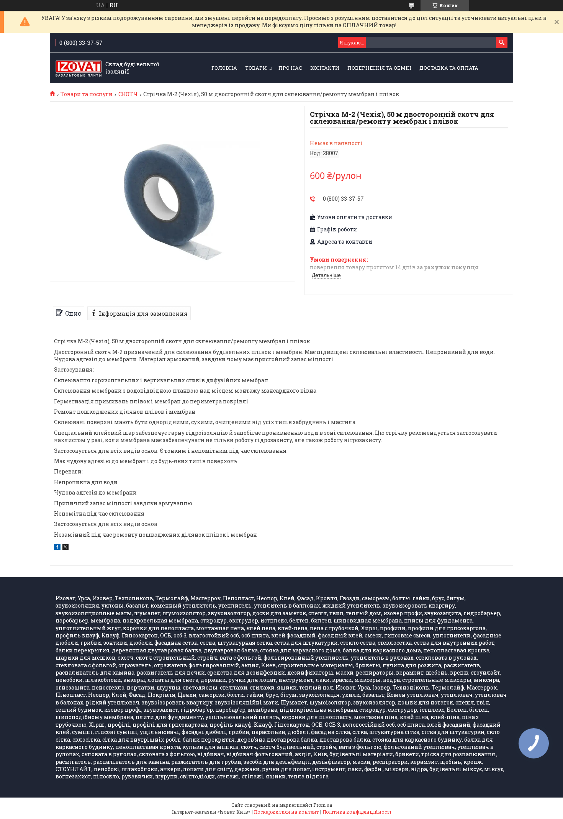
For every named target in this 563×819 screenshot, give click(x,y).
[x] (65, 548)
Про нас (290, 67)
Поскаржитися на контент (286, 812)
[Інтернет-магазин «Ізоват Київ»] (78, 68)
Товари (256, 67)
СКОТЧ (128, 94)
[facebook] (57, 548)
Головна (224, 67)
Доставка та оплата (448, 67)
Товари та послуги (87, 94)
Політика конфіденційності (356, 812)
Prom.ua (322, 805)
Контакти (324, 67)
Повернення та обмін (379, 67)
